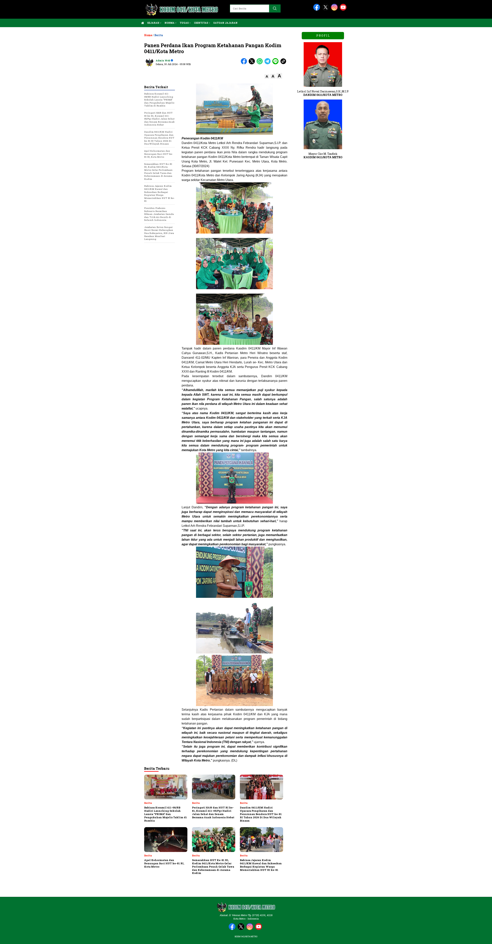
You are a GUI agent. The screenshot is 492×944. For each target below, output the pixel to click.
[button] (266, 76)
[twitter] (326, 9)
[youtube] (344, 9)
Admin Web (163, 60)
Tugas (184, 22)
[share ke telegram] (268, 63)
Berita (158, 35)
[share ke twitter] (253, 63)
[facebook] (317, 9)
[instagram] (335, 9)
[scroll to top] (474, 938)
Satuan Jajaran (225, 22)
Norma (170, 22)
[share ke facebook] (245, 63)
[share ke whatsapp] (260, 63)
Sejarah (153, 22)
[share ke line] (276, 63)
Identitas (201, 22)
